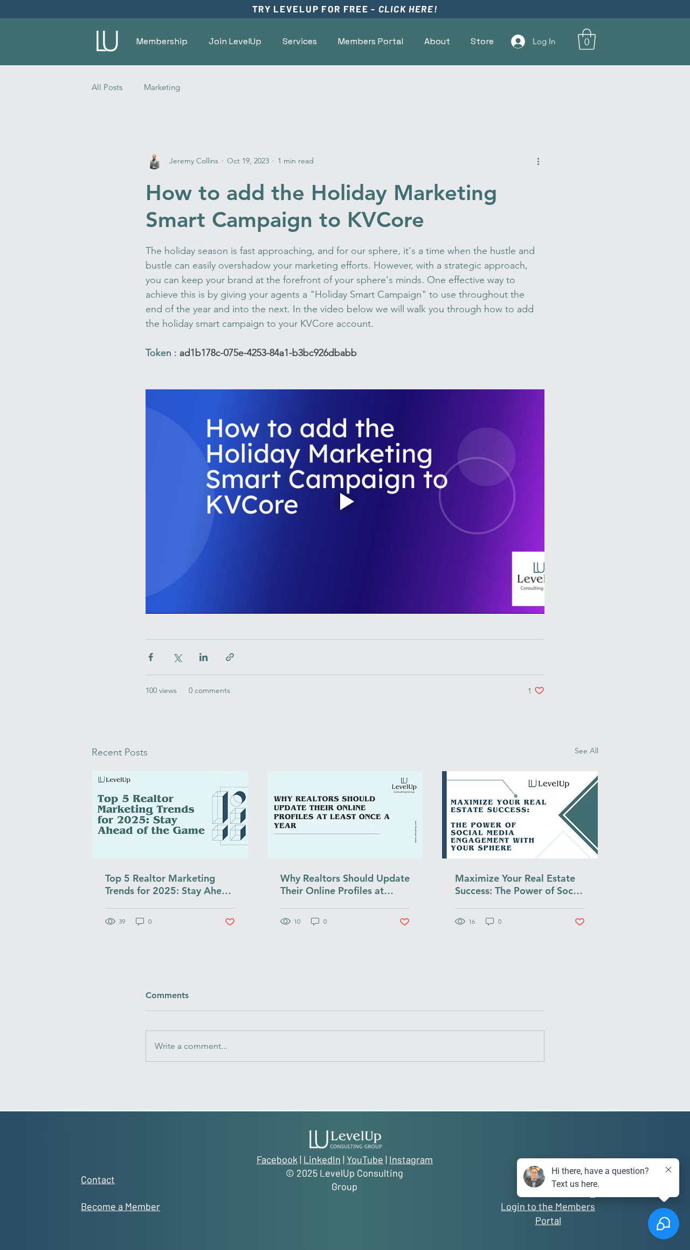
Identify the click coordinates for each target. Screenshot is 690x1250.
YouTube (365, 1159)
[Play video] (345, 501)
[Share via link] (230, 657)
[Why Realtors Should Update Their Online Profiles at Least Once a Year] (345, 814)
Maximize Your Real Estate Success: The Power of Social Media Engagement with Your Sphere (519, 884)
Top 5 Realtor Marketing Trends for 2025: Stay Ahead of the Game (169, 884)
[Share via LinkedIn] (203, 657)
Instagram (411, 1159)
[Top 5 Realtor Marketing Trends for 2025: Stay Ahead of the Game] (170, 814)
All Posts (107, 87)
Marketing (162, 87)
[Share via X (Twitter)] (177, 657)
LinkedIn (322, 1159)
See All (586, 751)
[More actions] (538, 160)
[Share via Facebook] (151, 657)
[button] (370, 41)
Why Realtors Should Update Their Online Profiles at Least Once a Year (345, 884)
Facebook (277, 1159)
